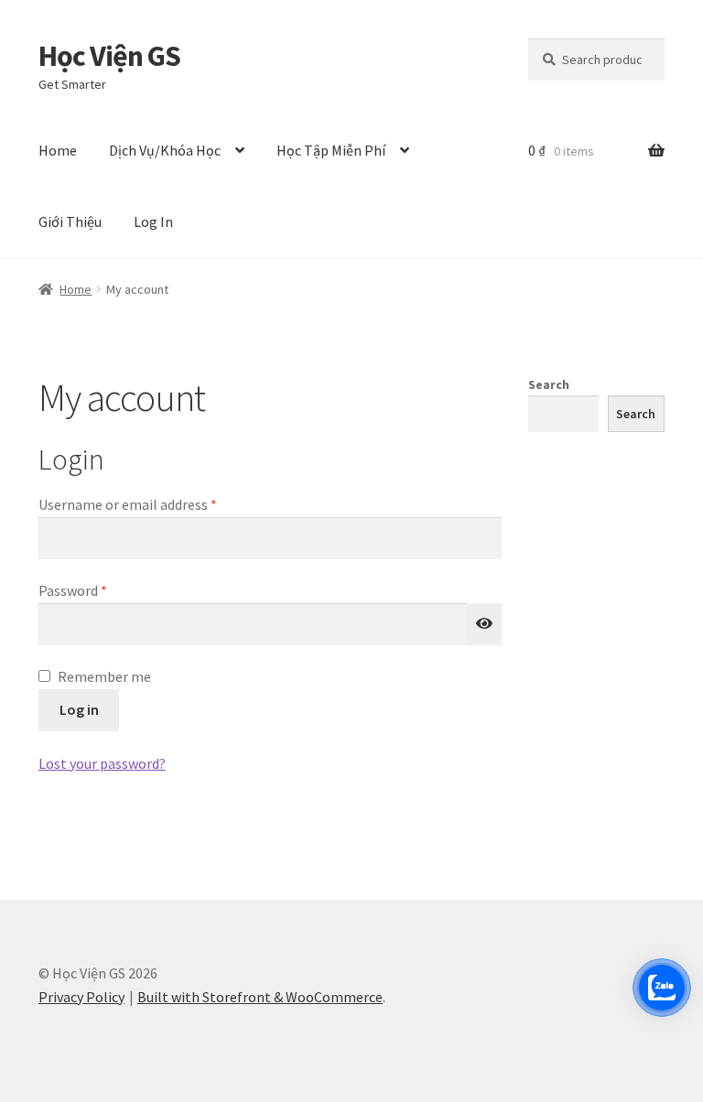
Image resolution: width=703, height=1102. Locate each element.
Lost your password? (102, 763)
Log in (79, 709)
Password (99, 590)
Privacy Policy (81, 997)
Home (57, 150)
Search (548, 384)
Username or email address (154, 503)
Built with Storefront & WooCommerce (260, 997)
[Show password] (484, 624)
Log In (153, 221)
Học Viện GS (109, 56)
